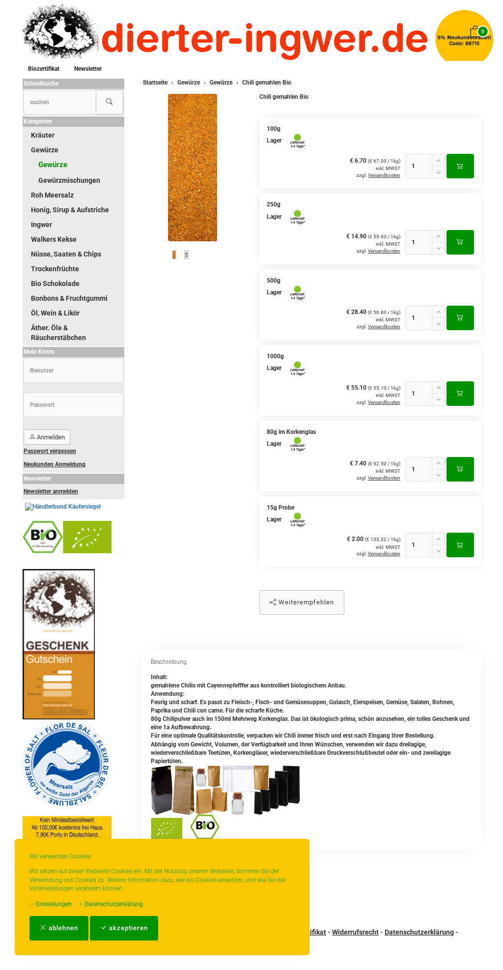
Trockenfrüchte (55, 269)
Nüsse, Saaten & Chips (66, 254)
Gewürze (44, 150)
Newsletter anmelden (51, 491)
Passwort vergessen (50, 451)
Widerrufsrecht (355, 932)
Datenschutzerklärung (113, 904)
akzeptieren (127, 928)
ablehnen (62, 928)
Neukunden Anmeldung (54, 464)
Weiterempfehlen (305, 602)
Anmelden (50, 437)
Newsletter (88, 68)
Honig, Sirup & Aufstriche (70, 210)
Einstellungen (53, 904)
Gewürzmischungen (69, 180)
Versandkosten (384, 175)
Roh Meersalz (52, 195)
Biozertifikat (43, 68)
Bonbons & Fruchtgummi (69, 298)
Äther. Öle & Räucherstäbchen (58, 333)
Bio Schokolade (55, 283)
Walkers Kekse (54, 239)
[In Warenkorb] (460, 166)
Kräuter (43, 135)
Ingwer (41, 224)
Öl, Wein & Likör (55, 313)
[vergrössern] (192, 167)
